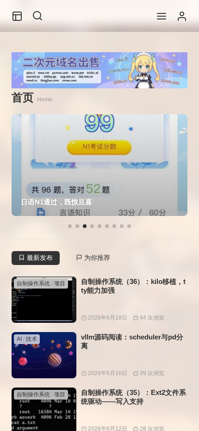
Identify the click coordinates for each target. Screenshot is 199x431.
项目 (59, 283)
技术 (31, 339)
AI (19, 339)
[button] (70, 226)
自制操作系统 (33, 283)
